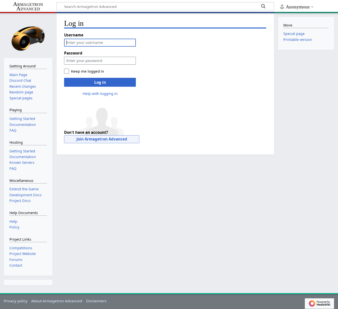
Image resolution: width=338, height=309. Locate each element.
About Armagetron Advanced (56, 300)
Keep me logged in (87, 71)
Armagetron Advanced (28, 6)
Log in (100, 82)
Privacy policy (15, 300)
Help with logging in (100, 93)
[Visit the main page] (28, 35)
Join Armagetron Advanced (101, 139)
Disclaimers (96, 300)
